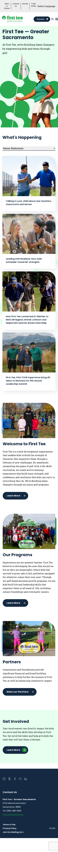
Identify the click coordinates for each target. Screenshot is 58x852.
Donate (25, 4)
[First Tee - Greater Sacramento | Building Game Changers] (17, 19)
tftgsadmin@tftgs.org (13, 814)
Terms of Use (9, 824)
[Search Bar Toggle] (52, 19)
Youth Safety (33, 5)
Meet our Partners (17, 691)
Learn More (13, 495)
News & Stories (7, 6)
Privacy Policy (9, 828)
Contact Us (15, 5)
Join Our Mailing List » (13, 832)
